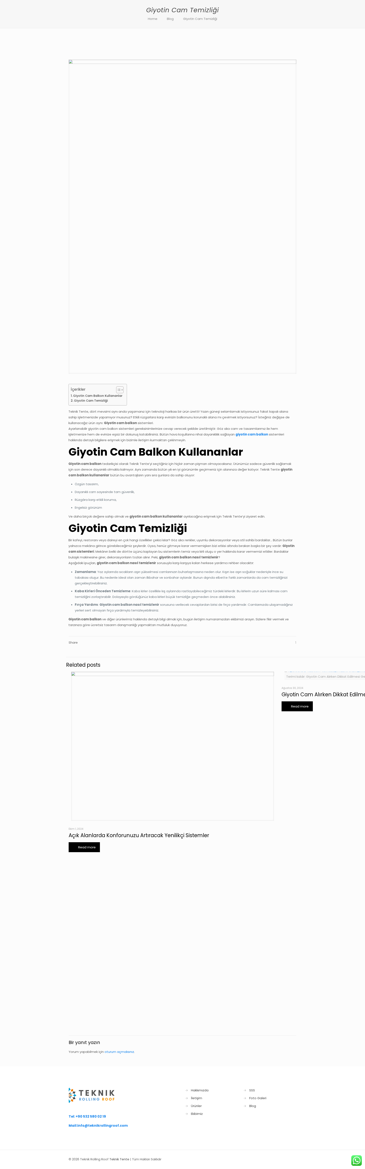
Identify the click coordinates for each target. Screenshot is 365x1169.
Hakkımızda (199, 1090)
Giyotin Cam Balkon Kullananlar (98, 396)
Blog (170, 18)
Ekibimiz (197, 1113)
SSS (252, 1090)
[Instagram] (281, 1159)
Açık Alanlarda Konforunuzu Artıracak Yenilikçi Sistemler (139, 835)
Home (152, 18)
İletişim (196, 1098)
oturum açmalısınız (119, 1051)
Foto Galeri (257, 1098)
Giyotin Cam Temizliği (200, 18)
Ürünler (196, 1106)
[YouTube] (275, 1159)
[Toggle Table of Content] (118, 389)
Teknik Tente (119, 1159)
